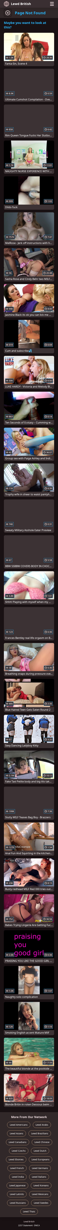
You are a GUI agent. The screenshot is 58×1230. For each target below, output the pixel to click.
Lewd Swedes (41, 1202)
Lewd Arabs (42, 1124)
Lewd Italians (39, 1176)
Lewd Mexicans (40, 1194)
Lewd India (18, 1176)
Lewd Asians (16, 1133)
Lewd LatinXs (17, 1194)
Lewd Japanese (17, 1185)
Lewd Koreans (41, 1185)
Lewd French (17, 1168)
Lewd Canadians (17, 1142)
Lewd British (21, 4)
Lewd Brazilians (39, 1133)
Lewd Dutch (40, 1150)
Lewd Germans (40, 1168)
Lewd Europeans (40, 1159)
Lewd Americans (19, 1124)
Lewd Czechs (19, 1150)
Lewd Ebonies (16, 1159)
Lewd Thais (29, 1211)
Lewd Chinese (41, 1142)
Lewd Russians (18, 1202)
